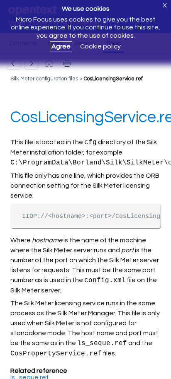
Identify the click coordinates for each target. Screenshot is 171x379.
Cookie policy (100, 46)
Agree (61, 46)
